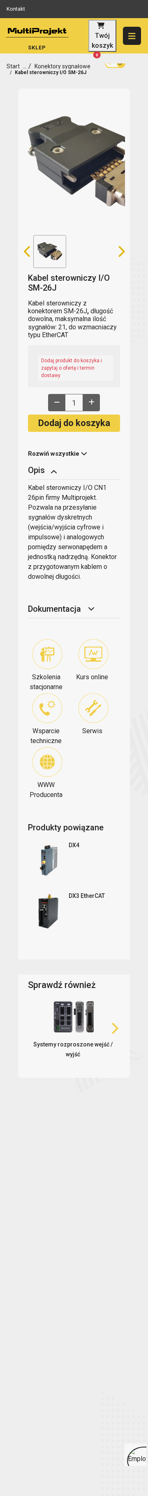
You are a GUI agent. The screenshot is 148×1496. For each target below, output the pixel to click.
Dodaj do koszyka (74, 423)
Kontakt (16, 9)
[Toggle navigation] (54, 471)
